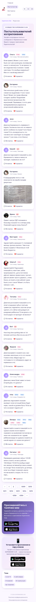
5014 (24, 491)
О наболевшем (18, 577)
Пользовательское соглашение (18, 600)
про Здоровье (9, 584)
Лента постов (12, 7)
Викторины (11, 11)
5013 (18, 491)
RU (24, 9)
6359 (21, 495)
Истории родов (20, 581)
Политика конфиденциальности (18, 597)
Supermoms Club (6, 21)
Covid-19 (8, 577)
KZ (28, 9)
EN (32, 9)
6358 (14, 495)
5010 (30, 487)
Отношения (8, 581)
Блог (9, 15)
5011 (4, 491)
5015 (31, 491)
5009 (23, 487)
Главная (10, 3)
